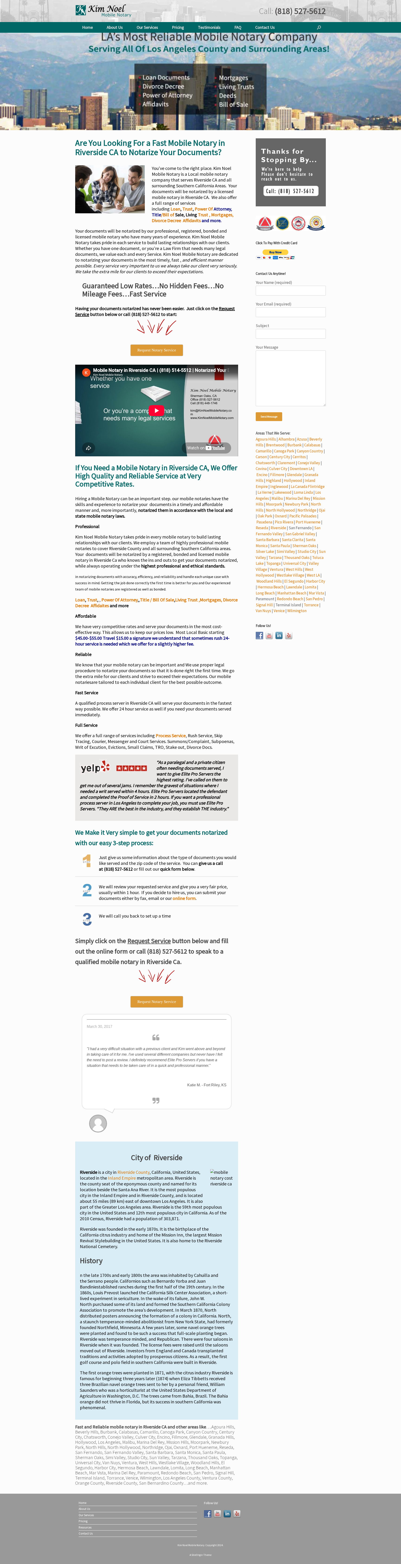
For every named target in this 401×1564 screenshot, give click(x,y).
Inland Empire (122, 1178)
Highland (273, 480)
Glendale (294, 474)
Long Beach (265, 593)
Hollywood (293, 480)
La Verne (265, 492)
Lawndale (294, 587)
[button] (319, 27)
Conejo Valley (309, 462)
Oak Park (265, 516)
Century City (279, 456)
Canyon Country (310, 451)
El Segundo (294, 581)
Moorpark (274, 504)
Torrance (311, 604)
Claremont (286, 462)
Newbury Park (296, 504)
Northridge (307, 510)
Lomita (310, 587)
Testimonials (209, 27)
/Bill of (168, 214)
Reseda (262, 527)
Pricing (178, 27)
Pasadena (264, 522)
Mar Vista (316, 593)
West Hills (294, 569)
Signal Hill (264, 604)
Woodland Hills (269, 581)
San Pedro (314, 598)
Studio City (307, 551)
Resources (85, 1527)
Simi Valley (286, 551)
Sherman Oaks (304, 545)
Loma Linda (303, 492)
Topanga (273, 563)
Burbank (294, 445)
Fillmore (277, 474)
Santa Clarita (292, 539)
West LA (313, 575)
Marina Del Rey (298, 498)
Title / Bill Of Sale (157, 600)
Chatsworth (265, 462)
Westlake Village (290, 575)
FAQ (237, 27)
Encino (262, 474)
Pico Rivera (284, 522)
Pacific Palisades (303, 516)
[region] (200, 81)
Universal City (294, 563)
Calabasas (312, 445)
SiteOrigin (197, 1555)
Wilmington (297, 610)
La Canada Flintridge (308, 486)
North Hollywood (280, 510)
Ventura (276, 569)
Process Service (171, 735)
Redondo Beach (290, 598)
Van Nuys (263, 610)
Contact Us (265, 27)
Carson (261, 456)
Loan (175, 209)
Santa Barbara (267, 539)
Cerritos (299, 456)
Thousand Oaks (297, 557)
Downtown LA (301, 468)
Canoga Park (284, 451)
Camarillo (264, 451)
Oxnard (281, 516)
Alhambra (286, 439)
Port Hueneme (308, 522)
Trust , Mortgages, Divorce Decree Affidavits (192, 217)
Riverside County (133, 1172)
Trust (187, 209)
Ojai (322, 510)
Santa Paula (280, 545)
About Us (115, 27)
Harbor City (315, 581)
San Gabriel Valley (300, 533)
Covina (261, 468)
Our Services (147, 27)
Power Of (204, 209)
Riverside (278, 527)
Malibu (277, 498)
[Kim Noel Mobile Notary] (104, 11)
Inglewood (279, 486)
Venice (279, 610)
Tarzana (274, 557)
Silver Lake (265, 551)
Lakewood (282, 492)
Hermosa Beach (271, 587)
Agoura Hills (266, 439)
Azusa (302, 439)
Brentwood (275, 445)
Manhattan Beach (291, 593)
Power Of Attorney (119, 600)
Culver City (278, 468)
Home (87, 27)
